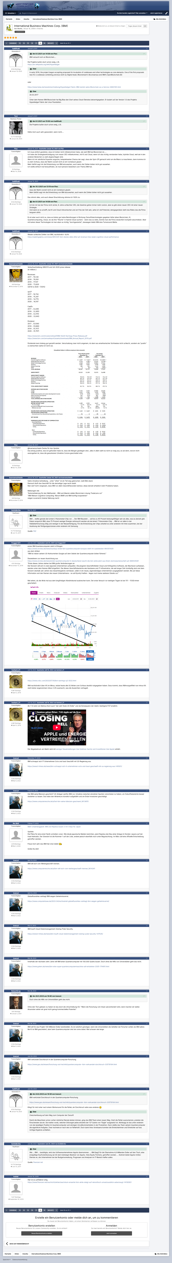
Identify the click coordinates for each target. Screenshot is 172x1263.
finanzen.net (38, 1162)
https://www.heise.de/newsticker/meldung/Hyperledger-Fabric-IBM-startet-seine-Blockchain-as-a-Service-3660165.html (74, 87)
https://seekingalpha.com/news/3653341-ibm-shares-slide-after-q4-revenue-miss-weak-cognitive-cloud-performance (73, 237)
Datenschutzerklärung (20, 1259)
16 (32, 43)
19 (44, 43)
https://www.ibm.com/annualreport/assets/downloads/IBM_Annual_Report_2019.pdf (60, 338)
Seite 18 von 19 (65, 43)
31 (145, 26)
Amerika (40, 28)
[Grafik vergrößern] (64, 624)
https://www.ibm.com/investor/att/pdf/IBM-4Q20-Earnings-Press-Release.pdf (57, 336)
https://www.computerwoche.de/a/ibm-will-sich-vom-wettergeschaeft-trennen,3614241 (61, 868)
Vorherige (12, 43)
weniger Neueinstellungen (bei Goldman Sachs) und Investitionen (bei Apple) (85, 749)
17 (36, 43)
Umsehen (11, 13)
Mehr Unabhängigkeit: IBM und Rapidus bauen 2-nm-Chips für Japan (54, 827)
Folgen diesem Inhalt (134, 26)
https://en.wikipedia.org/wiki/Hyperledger (44, 64)
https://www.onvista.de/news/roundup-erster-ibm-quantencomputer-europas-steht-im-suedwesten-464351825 (70, 549)
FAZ (34, 531)
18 (40, 43)
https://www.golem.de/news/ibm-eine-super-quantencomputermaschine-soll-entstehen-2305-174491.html (68, 966)
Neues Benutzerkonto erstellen (41, 1233)
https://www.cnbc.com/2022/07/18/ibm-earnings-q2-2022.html (52, 681)
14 (24, 43)
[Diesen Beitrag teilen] (146, 48)
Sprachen (6, 1259)
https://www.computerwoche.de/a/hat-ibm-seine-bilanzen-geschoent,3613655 (58, 801)
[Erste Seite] (6, 43)
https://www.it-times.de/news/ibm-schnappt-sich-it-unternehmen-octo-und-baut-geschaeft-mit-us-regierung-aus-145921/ (75, 766)
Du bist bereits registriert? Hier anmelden (131, 13)
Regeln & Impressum (29, 13)
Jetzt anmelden (111, 1233)
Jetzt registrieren (156, 13)
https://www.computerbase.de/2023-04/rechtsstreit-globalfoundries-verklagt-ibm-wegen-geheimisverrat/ (68, 901)
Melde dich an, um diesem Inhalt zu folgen (111, 26)
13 (19, 43)
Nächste (50, 43)
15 (28, 43)
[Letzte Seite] (56, 43)
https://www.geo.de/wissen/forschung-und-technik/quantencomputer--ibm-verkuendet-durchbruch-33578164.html (72, 1064)
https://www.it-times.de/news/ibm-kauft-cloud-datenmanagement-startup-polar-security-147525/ (65, 934)
